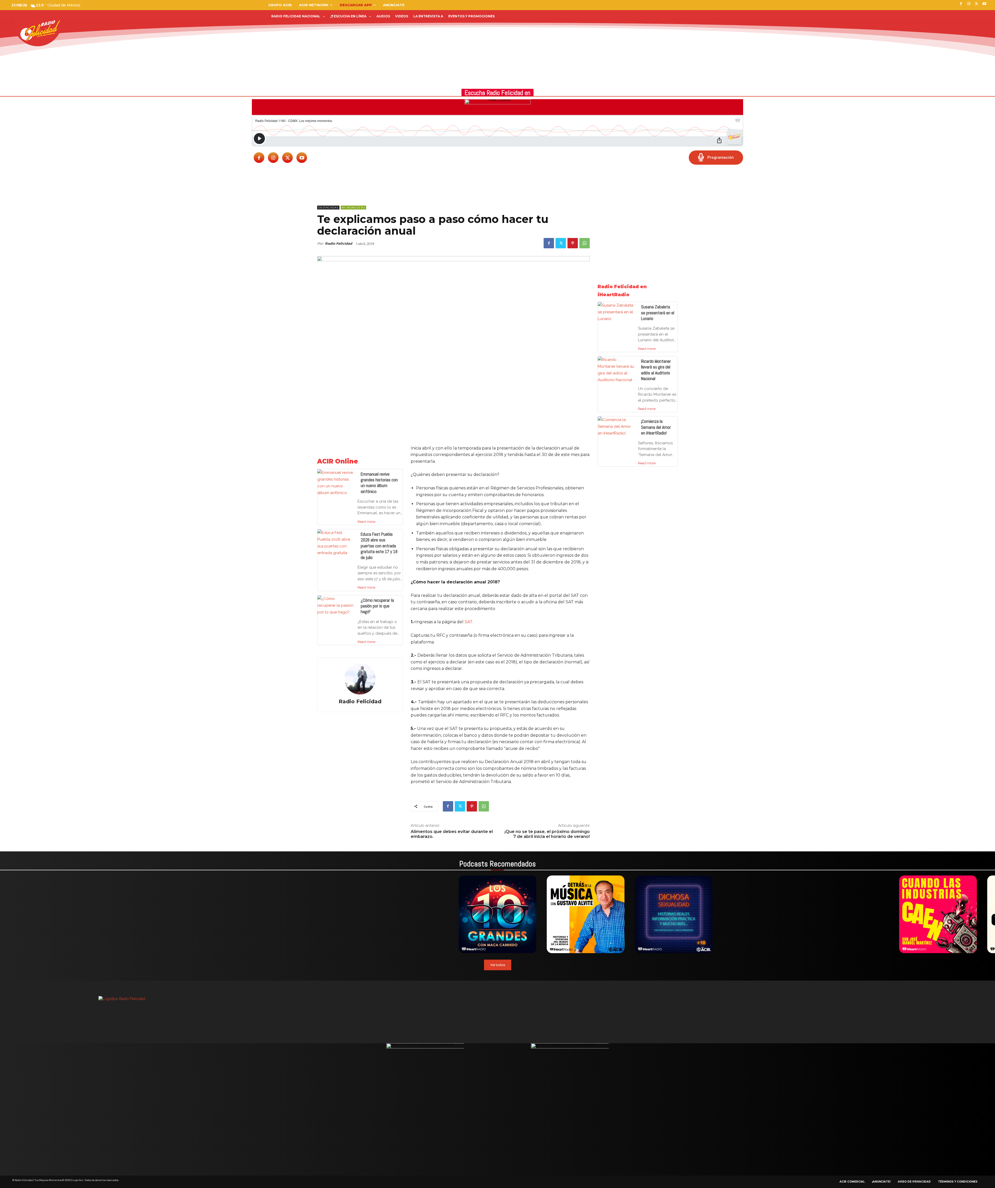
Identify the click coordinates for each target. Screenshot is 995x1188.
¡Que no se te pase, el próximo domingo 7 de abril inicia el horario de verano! (547, 834)
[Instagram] (273, 157)
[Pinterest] (572, 243)
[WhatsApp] (584, 243)
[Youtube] (302, 157)
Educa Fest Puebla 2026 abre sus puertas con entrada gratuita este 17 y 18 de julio (379, 545)
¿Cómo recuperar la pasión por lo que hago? (377, 606)
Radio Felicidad (338, 243)
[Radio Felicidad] (359, 678)
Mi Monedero (353, 207)
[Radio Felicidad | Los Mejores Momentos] (40, 30)
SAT (469, 621)
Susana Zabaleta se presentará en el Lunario (657, 312)
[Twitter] (287, 157)
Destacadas (328, 207)
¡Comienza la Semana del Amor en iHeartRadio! (656, 427)
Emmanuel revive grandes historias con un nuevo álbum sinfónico (379, 482)
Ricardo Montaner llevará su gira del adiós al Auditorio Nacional (656, 369)
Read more (366, 521)
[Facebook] (259, 157)
